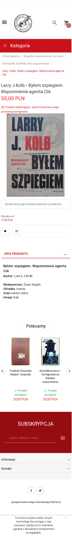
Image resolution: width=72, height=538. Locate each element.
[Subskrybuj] (62, 438)
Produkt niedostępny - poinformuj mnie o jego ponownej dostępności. (30, 109)
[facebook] (31, 490)
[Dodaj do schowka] (5, 231)
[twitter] (40, 490)
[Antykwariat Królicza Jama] (23, 23)
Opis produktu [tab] (16, 254)
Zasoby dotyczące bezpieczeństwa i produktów (33, 204)
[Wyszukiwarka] (53, 23)
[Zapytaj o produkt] (17, 231)
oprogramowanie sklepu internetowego (30, 502)
